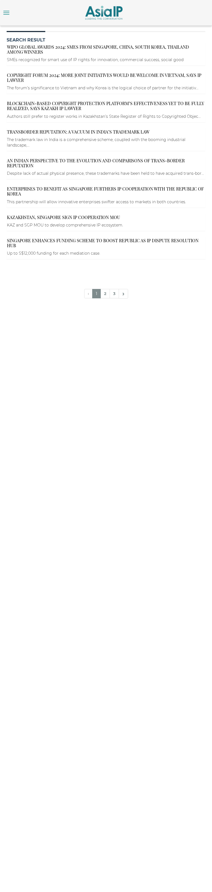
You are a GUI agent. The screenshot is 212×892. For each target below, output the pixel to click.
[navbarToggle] (6, 12)
